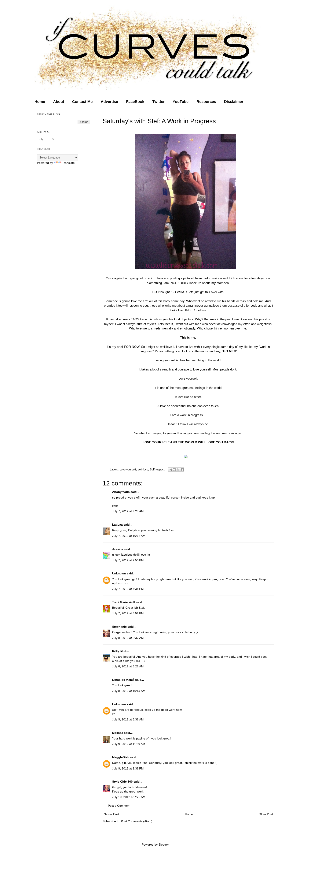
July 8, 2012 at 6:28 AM (128, 666)
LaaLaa (117, 524)
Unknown (119, 573)
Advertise (109, 102)
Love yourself (128, 469)
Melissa (117, 732)
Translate (68, 162)
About (58, 102)
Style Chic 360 (122, 781)
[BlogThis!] (174, 469)
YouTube (181, 102)
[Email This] (170, 469)
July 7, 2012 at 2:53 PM (128, 560)
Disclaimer (233, 102)
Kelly (115, 651)
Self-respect (157, 469)
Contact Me (82, 102)
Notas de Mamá (123, 679)
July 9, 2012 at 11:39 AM (128, 744)
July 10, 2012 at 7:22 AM (128, 797)
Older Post (266, 814)
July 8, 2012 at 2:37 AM (128, 638)
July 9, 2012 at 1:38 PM (128, 768)
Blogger (163, 844)
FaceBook (135, 102)
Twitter (158, 102)
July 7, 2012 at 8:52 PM (128, 613)
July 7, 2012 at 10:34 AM (128, 535)
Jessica (117, 549)
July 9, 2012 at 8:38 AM (128, 719)
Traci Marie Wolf (123, 602)
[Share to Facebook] (182, 469)
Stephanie (119, 626)
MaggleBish (120, 757)
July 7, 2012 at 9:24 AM (128, 511)
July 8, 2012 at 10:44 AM (128, 691)
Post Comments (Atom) (136, 821)
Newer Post (111, 814)
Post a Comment (119, 805)
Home (39, 102)
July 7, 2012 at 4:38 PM (128, 588)
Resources (206, 102)
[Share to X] (178, 469)
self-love (143, 469)
